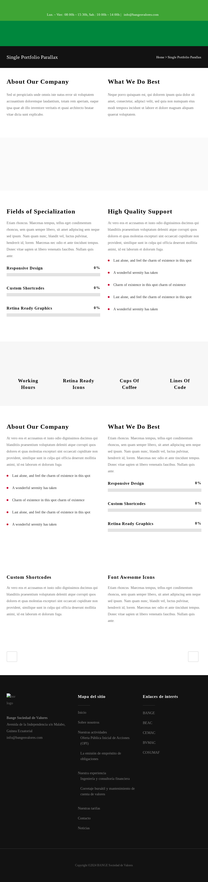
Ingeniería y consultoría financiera (105, 779)
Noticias (84, 828)
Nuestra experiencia (92, 773)
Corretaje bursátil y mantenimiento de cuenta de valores (107, 791)
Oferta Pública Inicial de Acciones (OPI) (104, 740)
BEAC (147, 723)
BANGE (149, 713)
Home (160, 57)
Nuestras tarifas (89, 808)
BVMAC (149, 743)
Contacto (84, 818)
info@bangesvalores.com (141, 14)
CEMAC (149, 733)
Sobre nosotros (88, 722)
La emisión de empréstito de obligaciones (100, 756)
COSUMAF (151, 752)
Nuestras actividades (92, 732)
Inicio (82, 712)
